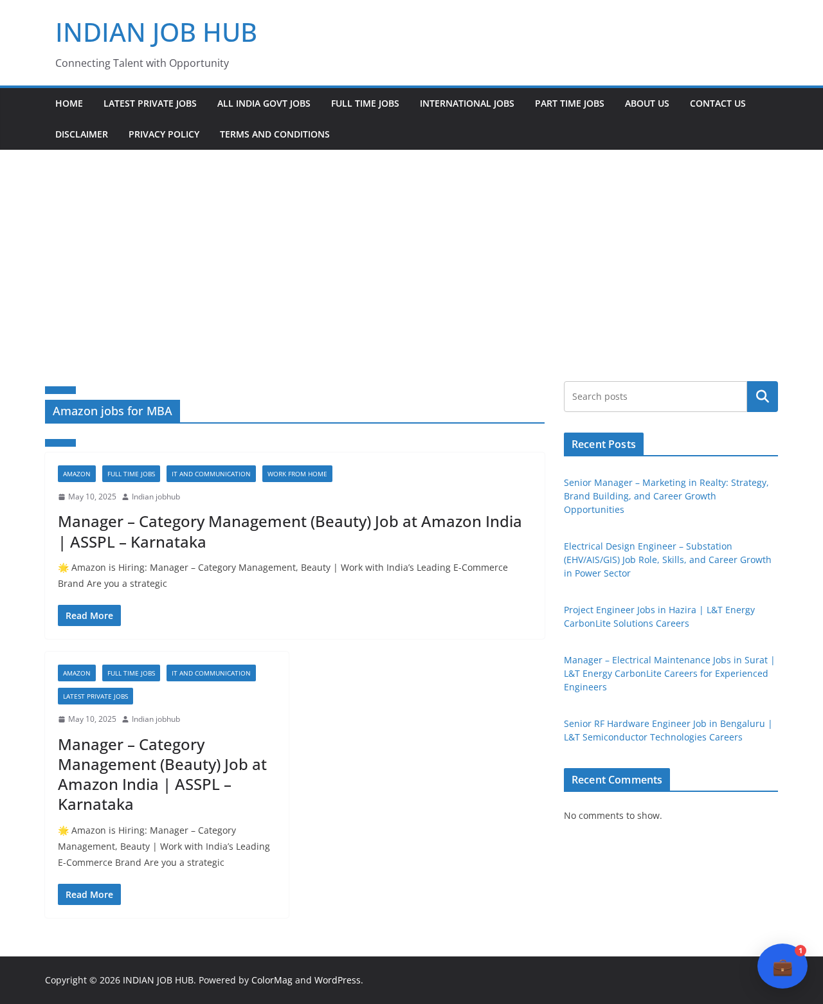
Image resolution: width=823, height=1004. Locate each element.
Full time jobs (365, 103)
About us (647, 103)
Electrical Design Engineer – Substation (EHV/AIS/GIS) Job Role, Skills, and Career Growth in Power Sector (668, 559)
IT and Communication (211, 473)
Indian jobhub (156, 496)
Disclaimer (81, 134)
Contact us (718, 103)
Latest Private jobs (150, 103)
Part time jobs (569, 103)
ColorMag (272, 980)
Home (69, 103)
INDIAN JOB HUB (156, 31)
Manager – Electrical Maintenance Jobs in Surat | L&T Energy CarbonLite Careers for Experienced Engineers (669, 673)
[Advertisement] (411, 246)
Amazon (77, 473)
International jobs (467, 103)
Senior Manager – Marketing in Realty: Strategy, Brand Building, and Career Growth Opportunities (666, 495)
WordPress (337, 980)
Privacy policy (164, 134)
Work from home (297, 473)
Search (762, 397)
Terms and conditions (275, 134)
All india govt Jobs (264, 103)
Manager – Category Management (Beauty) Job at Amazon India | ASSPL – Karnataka (290, 530)
